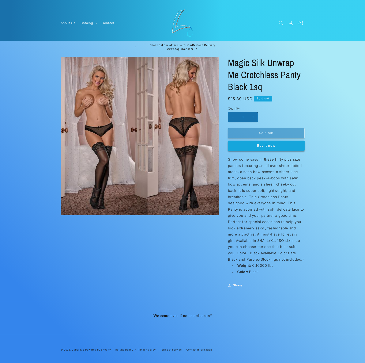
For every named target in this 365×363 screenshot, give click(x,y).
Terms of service (171, 349)
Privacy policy (147, 349)
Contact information (199, 349)
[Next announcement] (230, 47)
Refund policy (124, 349)
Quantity (234, 108)
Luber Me (78, 349)
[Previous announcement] (135, 47)
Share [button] (237, 285)
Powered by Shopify (98, 349)
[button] (88, 23)
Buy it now (266, 146)
